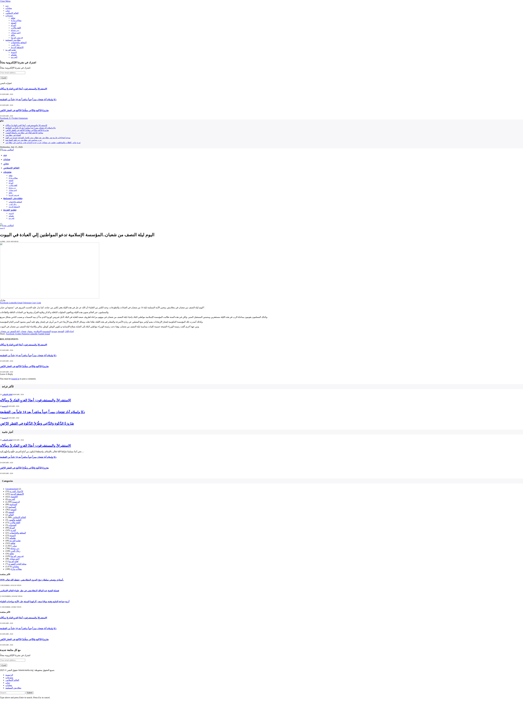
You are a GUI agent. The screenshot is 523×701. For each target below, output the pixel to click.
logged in (15, 379)
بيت (7, 6)
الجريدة (14, 57)
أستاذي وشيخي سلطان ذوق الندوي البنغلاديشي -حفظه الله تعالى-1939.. (32, 580)
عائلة (13, 35)
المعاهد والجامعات (19, 42)
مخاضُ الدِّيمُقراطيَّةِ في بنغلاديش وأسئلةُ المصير (24, 133)
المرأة (13, 25)
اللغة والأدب (16, 28)
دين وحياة (15, 30)
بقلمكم (14, 55)
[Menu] (1, 223)
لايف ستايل (16, 33)
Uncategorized (11, 489)
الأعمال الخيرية (16, 491)
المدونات (12, 525)
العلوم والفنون (14, 520)
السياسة (13, 504)
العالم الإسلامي (12, 13)
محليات (8, 8)
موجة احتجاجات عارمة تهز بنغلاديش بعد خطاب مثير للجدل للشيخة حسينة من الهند (37, 138)
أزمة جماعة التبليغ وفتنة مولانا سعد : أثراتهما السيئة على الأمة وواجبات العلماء (34, 601)
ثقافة (13, 18)
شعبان (23, 331)
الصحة (13, 23)
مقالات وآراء (16, 20)
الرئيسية (2, 228)
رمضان (30, 331)
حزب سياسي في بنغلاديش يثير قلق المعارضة (23, 140)
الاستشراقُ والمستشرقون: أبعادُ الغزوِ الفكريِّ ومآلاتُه (23, 89)
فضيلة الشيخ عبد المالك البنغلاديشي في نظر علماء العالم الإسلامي (29, 590)
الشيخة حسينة (57, 331)
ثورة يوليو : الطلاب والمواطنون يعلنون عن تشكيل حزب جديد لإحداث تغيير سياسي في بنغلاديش (42, 143)
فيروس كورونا (17, 38)
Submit (29, 693)
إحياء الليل (69, 331)
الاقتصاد (14, 496)
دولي (7, 11)
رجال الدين (15, 45)
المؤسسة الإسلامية (42, 331)
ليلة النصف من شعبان (10, 331)
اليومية (14, 52)
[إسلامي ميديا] (7, 149)
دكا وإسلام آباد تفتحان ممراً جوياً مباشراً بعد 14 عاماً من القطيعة (28, 99)
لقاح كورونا (13, 561)
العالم (11, 515)
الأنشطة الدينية (17, 47)
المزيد (13, 530)
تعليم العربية (10, 50)
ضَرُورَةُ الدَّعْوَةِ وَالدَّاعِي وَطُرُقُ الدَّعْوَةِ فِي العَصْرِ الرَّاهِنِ (24, 110)
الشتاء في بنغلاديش (13, 135)
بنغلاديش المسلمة (13, 40)
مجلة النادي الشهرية (17, 564)
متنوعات (9, 15)
